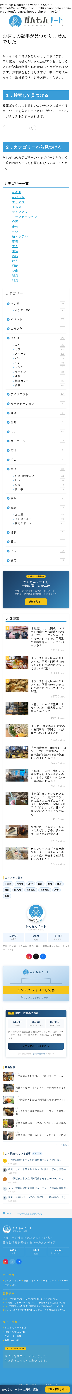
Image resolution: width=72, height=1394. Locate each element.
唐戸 (30, 884)
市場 (15, 241)
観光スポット (39, 523)
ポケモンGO (39, 310)
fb (43, 956)
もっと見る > (62, 1145)
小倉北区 (30, 890)
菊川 (7, 890)
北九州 (17, 890)
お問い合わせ (39, 1054)
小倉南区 (44, 890)
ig (29, 956)
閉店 (15, 275)
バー (39, 358)
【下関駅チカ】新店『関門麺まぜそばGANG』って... (37, 1178)
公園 (39, 485)
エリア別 (18, 202)
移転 (15, 256)
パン (39, 362)
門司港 (20, 884)
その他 (16, 192)
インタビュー (39, 519)
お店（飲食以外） (39, 475)
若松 (7, 896)
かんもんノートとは (14, 1327)
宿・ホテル (20, 236)
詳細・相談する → (58, 1389)
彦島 (59, 884)
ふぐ (39, 344)
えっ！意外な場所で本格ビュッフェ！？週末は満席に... (38, 1188)
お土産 (39, 514)
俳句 (15, 226)
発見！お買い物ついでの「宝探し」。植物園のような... (38, 1197)
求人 (15, 246)
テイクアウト (21, 211)
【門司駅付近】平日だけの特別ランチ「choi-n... (34, 1160)
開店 (15, 280)
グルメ (16, 207)
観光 (15, 261)
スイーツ (39, 353)
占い (15, 231)
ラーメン (39, 371)
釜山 (15, 270)
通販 (15, 266)
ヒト (39, 480)
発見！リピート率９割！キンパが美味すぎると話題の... (38, 1169)
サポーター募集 (12, 1336)
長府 (40, 884)
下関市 (8, 884)
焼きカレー (39, 380)
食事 (39, 385)
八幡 (56, 890)
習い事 (39, 489)
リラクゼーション (24, 216)
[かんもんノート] (36, 25)
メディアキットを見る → (36, 1046)
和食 (39, 376)
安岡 (50, 884)
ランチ (39, 367)
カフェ (39, 349)
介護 (15, 221)
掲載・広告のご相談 (14, 1332)
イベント (18, 197)
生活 (15, 251)
